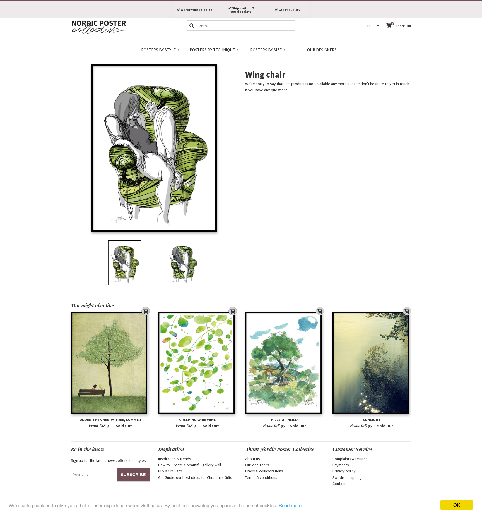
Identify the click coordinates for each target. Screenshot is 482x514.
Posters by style (158, 49)
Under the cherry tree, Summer (110, 419)
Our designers (322, 49)
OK (456, 504)
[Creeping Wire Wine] (197, 363)
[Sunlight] (371, 363)
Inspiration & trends (174, 458)
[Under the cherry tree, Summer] (110, 363)
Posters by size (266, 49)
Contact (339, 483)
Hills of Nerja (284, 419)
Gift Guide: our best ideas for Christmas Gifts (195, 477)
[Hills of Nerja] (284, 363)
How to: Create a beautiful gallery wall (189, 464)
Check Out (403, 26)
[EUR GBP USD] (374, 26)
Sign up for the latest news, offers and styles (108, 460)
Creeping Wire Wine (197, 419)
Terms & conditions (261, 477)
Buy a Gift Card (170, 471)
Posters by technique (212, 49)
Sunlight (372, 419)
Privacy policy (344, 471)
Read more (290, 505)
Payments (340, 464)
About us (252, 458)
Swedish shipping (347, 477)
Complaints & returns (350, 458)
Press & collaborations (264, 471)
